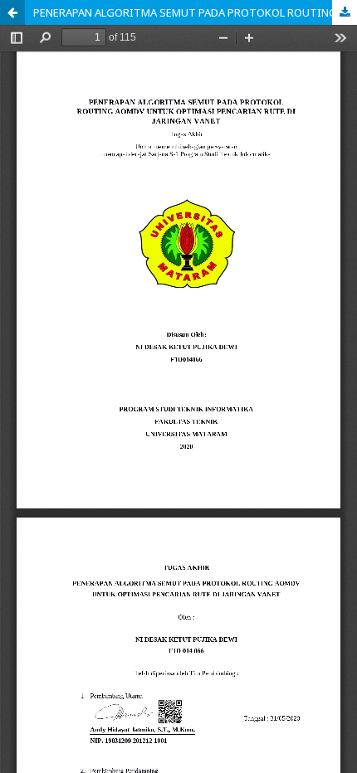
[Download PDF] (344, 12)
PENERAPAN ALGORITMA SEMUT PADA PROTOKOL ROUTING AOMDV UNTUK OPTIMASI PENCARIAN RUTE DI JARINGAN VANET (195, 12)
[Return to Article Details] (12, 12)
